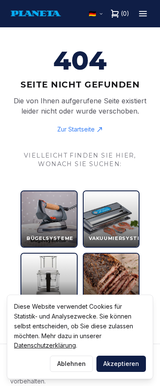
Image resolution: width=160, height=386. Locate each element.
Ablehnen (71, 363)
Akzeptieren (121, 363)
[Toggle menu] (143, 13)
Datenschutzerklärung (45, 345)
